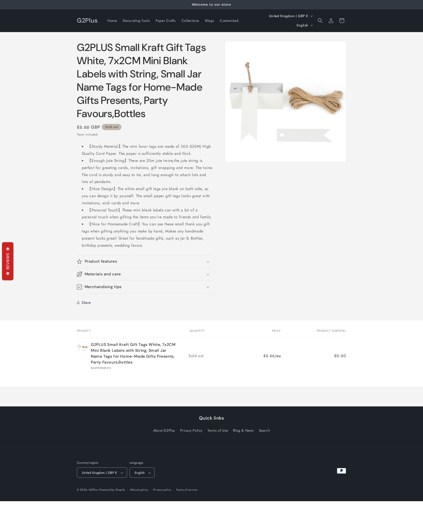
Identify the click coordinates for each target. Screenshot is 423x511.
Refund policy (139, 490)
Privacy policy (162, 490)
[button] (320, 20)
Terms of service (186, 490)
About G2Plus (164, 430)
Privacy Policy (191, 430)
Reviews (8, 261)
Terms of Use (218, 430)
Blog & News (243, 430)
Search (264, 430)
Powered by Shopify (112, 490)
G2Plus (93, 490)
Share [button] (86, 302)
